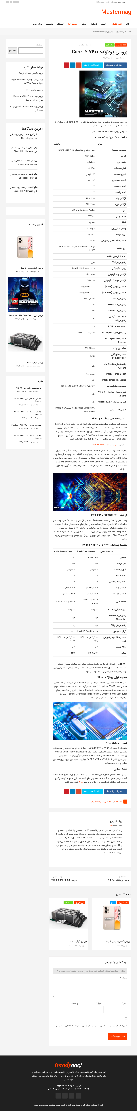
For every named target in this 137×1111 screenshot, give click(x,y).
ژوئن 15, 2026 (78, 945)
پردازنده (91, 801)
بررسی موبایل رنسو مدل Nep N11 (28, 388)
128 (111, 825)
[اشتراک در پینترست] (66, 65)
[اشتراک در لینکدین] (72, 65)
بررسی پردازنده (100, 801)
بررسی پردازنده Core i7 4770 (104, 444)
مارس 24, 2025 (107, 57)
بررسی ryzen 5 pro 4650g (64, 880)
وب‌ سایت (73, 1003)
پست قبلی (123, 876)
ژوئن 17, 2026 (122, 945)
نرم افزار (93, 24)
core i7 (110, 801)
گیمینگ (60, 24)
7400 (81, 782)
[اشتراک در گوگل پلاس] (78, 65)
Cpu (116, 801)
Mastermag (116, 12)
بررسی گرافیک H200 (78, 941)
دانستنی (49, 24)
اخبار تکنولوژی (115, 24)
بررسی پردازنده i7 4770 (118, 880)
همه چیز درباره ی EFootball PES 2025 (25, 425)
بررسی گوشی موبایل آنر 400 (117, 941)
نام (124, 1003)
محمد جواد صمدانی (33, 271)
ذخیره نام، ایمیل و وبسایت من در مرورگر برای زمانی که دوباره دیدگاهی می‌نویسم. (91, 1025)
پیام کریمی (120, 57)
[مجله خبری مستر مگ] (68, 1064)
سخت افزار (72, 24)
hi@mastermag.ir (103, 2)
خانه (127, 24)
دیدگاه (123, 978)
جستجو (39, 45)
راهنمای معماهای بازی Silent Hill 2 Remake (27, 400)
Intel (120, 801)
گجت (103, 24)
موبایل (83, 24)
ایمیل (99, 1003)
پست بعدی (57, 876)
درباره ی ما (37, 24)
